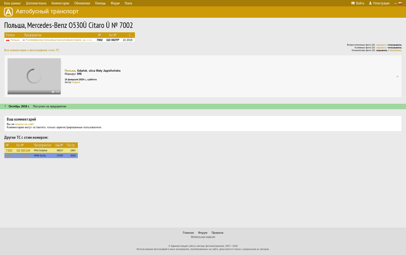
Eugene (76, 82)
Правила (217, 232)
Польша (15, 40)
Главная (188, 232)
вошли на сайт (24, 124)
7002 (9, 150)
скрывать (381, 45)
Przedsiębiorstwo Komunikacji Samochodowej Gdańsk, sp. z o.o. (59, 40)
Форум (202, 232)
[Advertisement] (203, 194)
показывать (395, 50)
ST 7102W (23, 155)
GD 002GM (23, 150)
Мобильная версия (203, 237)
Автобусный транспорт (47, 11)
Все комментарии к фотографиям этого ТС (31, 50)
